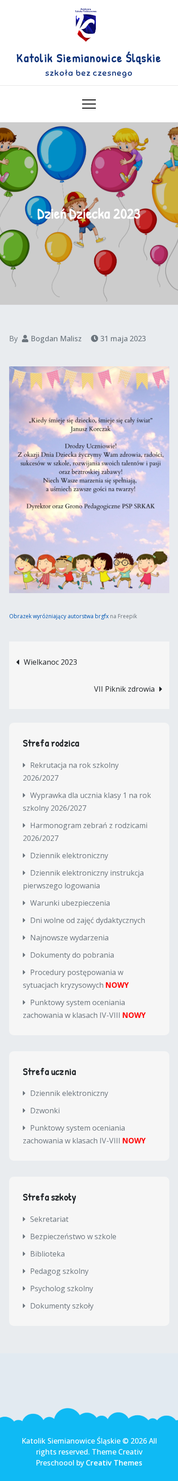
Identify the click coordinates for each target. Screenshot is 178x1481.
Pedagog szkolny (59, 1271)
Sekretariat (49, 1219)
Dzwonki (45, 1111)
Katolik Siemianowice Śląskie (88, 58)
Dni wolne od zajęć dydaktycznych (87, 920)
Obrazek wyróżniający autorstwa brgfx (59, 616)
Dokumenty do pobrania (72, 955)
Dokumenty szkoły (62, 1306)
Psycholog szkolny (61, 1288)
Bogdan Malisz (56, 339)
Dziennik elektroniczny (69, 855)
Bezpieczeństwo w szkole (73, 1236)
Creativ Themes (114, 1463)
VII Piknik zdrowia (124, 689)
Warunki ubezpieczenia (70, 903)
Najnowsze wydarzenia (69, 938)
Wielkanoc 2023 (50, 662)
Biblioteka (47, 1254)
